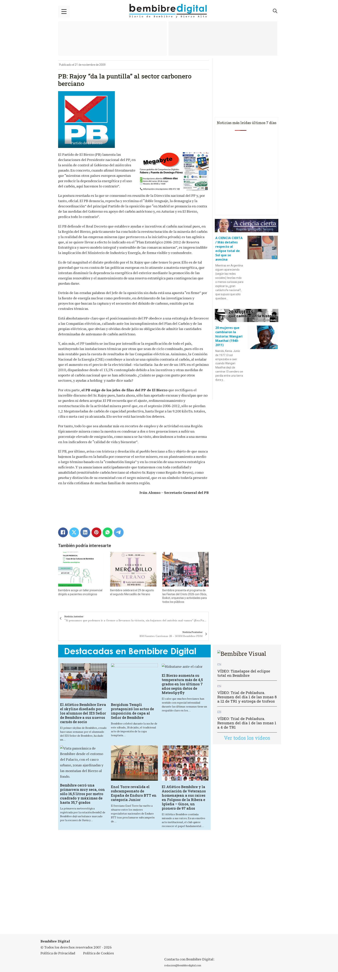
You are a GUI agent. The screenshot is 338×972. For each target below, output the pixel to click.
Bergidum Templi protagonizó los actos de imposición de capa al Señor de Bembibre (132, 711)
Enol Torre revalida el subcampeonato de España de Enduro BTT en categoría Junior (133, 793)
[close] (64, 11)
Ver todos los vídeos (247, 738)
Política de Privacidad (57, 953)
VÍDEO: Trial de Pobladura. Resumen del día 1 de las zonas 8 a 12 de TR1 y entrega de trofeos (247, 697)
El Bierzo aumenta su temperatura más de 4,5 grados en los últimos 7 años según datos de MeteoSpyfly (182, 684)
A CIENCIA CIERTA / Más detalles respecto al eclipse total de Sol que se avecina (229, 249)
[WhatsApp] (107, 532)
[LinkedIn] (85, 532)
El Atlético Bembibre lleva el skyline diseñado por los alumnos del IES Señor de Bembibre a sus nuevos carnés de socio (83, 713)
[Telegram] (119, 532)
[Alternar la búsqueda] (275, 11)
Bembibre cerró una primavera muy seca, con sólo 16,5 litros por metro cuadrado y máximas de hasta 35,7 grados (82, 794)
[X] (74, 532)
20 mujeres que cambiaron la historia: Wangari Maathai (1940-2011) (229, 336)
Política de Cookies (98, 953)
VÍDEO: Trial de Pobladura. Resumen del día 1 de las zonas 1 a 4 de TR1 (246, 723)
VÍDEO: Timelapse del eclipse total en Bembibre (243, 673)
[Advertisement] (134, 884)
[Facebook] (63, 532)
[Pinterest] (96, 532)
